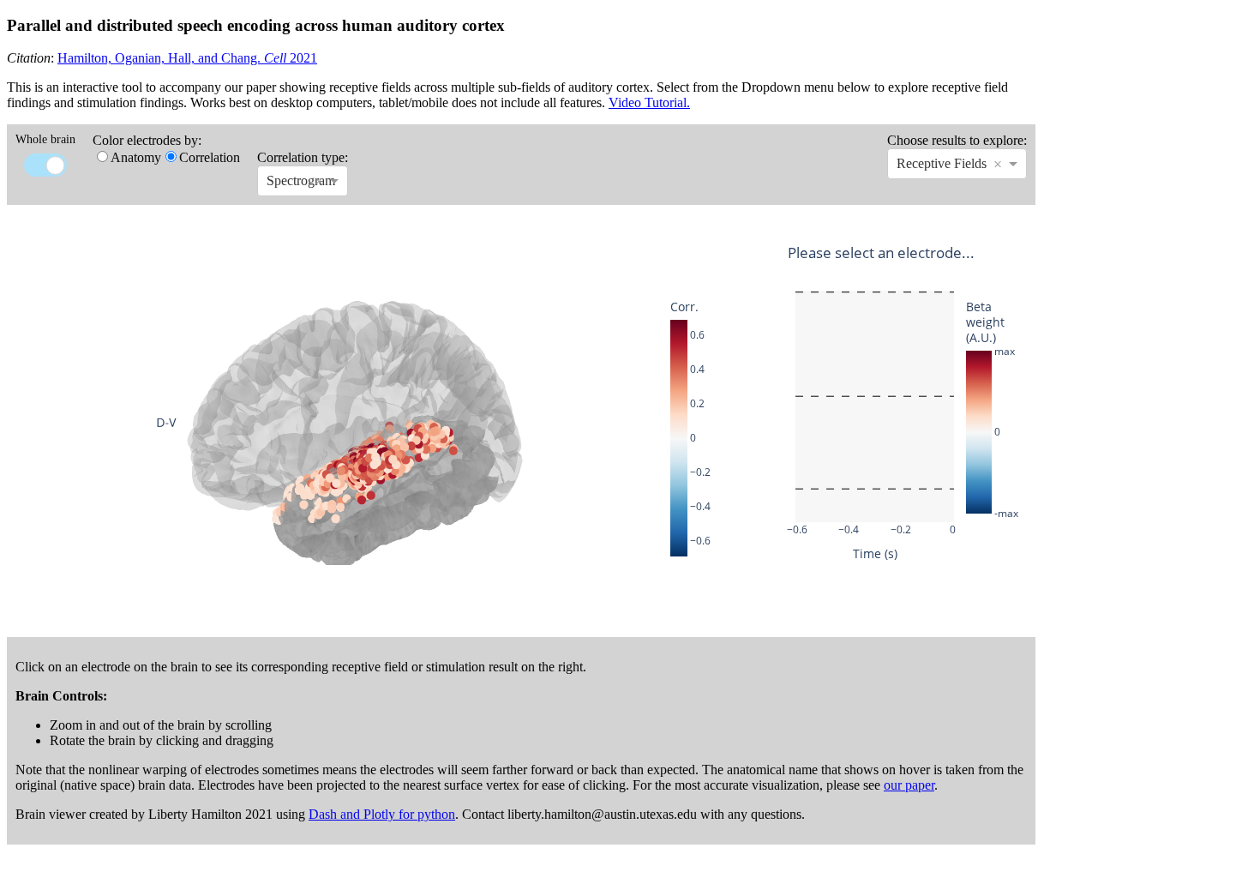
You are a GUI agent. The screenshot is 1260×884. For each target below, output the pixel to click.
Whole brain (45, 139)
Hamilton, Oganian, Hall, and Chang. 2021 (187, 58)
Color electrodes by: (147, 140)
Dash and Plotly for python (382, 814)
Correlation (209, 157)
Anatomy (136, 157)
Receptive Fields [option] (942, 163)
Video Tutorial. (649, 102)
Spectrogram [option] (301, 180)
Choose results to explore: (957, 140)
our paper (909, 785)
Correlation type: (302, 157)
